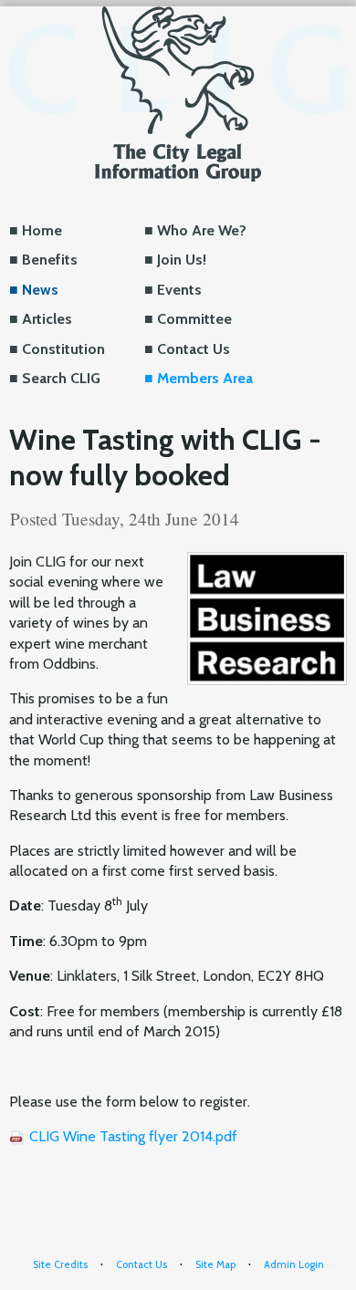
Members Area (205, 378)
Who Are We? (201, 230)
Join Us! (181, 259)
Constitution (63, 349)
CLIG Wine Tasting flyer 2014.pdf (133, 1136)
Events (179, 289)
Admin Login (294, 1264)
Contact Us (193, 349)
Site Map (215, 1264)
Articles (47, 319)
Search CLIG (61, 378)
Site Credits (60, 1264)
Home (42, 230)
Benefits (50, 259)
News (40, 289)
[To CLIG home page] (177, 92)
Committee (194, 319)
